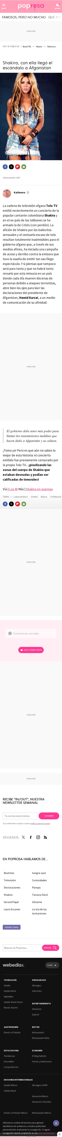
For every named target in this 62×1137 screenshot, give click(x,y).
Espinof (35, 1014)
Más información (46, 1133)
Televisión (10, 880)
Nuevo (58, 8)
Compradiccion (11, 1067)
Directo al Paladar (12, 1032)
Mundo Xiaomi (11, 1007)
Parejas (36, 887)
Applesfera (8, 996)
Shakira (8, 894)
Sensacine (36, 1009)
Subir (49, 965)
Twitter (11, 166)
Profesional (56, 496)
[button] (21, 192)
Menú (3, 8)
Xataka (7, 985)
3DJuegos (36, 985)
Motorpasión (38, 1032)
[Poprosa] (31, 6)
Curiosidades (39, 880)
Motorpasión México (41, 1112)
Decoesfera (9, 1061)
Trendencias (9, 1056)
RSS (45, 836)
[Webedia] (13, 967)
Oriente (34, 496)
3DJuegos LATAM (39, 1085)
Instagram (38, 836)
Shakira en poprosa (39, 489)
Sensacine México (40, 1096)
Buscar (47, 947)
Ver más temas (11, 927)
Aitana (39, 46)
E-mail (23, 166)
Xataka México (10, 1085)
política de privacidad (40, 823)
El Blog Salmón (39, 1056)
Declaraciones (12, 887)
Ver (33, 650)
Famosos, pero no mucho (24, 17)
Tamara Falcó (40, 894)
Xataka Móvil (10, 991)
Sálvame (37, 902)
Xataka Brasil (10, 1090)
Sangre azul (39, 873)
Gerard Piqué (11, 902)
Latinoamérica (21, 496)
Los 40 (13, 489)
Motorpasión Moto (41, 1038)
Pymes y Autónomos (41, 1061)
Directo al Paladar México (16, 1112)
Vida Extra (37, 991)
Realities (9, 873)
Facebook (5, 166)
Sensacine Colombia (41, 1101)
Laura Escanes (12, 909)
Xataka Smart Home (13, 1002)
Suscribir (48, 816)
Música (44, 496)
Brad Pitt (27, 46)
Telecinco (51, 46)
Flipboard (17, 166)
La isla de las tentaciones (39, 911)
